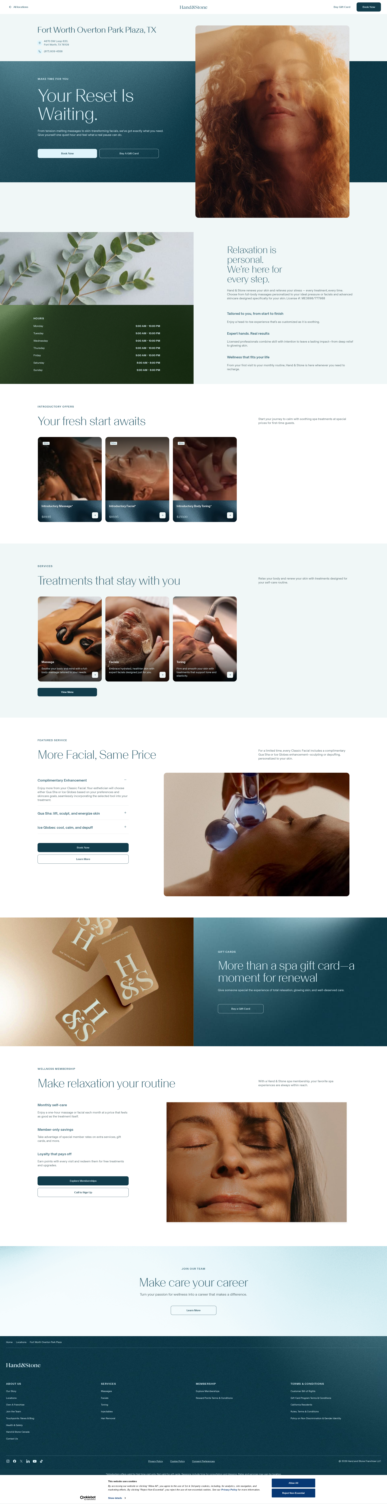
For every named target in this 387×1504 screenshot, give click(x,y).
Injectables (107, 1411)
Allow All (293, 1483)
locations (21, 1342)
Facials (104, 1398)
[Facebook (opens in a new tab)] (14, 1461)
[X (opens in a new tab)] (21, 1461)
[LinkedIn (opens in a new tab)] (28, 1461)
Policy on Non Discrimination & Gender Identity (316, 1418)
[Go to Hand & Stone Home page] (193, 7)
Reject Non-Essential (293, 1493)
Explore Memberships (207, 1391)
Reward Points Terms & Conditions (214, 1398)
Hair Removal (108, 1418)
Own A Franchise (15, 1404)
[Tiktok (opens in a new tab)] (41, 1461)
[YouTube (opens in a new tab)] (34, 1461)
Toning (104, 1404)
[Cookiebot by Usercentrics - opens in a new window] (88, 1498)
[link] (70, 479)
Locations (11, 1398)
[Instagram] (8, 1461)
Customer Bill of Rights (303, 1391)
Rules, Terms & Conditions (305, 1411)
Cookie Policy (177, 1461)
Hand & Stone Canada (18, 1431)
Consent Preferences (203, 1461)
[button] (83, 779)
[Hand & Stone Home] (23, 1365)
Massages (106, 1391)
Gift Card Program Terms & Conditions (311, 1398)
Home (9, 1342)
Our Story (11, 1391)
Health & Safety (14, 1425)
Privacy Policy (155, 1461)
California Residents (301, 1404)
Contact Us (12, 1438)
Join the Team (13, 1411)
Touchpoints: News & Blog (20, 1418)
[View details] (95, 515)
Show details (115, 1498)
